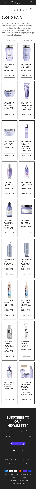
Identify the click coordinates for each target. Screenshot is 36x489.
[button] (4, 9)
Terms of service (13, 480)
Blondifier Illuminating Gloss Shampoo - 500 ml (9, 223)
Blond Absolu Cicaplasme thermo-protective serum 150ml (26, 145)
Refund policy (16, 477)
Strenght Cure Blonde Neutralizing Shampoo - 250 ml (9, 263)
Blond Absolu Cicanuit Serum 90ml (26, 184)
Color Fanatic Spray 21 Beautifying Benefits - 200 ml (9, 304)
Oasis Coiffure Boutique (17, 474)
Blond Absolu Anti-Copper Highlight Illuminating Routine (26, 386)
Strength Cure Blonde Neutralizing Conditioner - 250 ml (26, 263)
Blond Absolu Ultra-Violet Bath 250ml (26, 66)
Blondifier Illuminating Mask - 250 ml (26, 222)
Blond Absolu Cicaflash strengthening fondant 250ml (26, 104)
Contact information (19, 483)
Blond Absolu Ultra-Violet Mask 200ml (9, 103)
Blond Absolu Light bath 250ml (9, 66)
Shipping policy (24, 480)
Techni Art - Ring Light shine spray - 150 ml (25, 344)
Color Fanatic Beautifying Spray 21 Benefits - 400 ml (26, 304)
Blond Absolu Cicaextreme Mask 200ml (9, 143)
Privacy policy (26, 477)
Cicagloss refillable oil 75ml (9, 184)
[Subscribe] (30, 436)
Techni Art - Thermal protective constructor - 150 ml (9, 345)
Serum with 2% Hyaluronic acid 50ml (9, 384)
